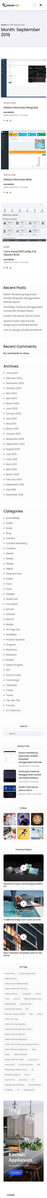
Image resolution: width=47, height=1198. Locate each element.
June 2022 (12, 408)
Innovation (12, 604)
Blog (8, 533)
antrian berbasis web (27, 973)
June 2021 (11, 418)
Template (11, 685)
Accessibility (13, 518)
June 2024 (12, 373)
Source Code (13, 675)
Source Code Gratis (25, 1065)
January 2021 (13, 433)
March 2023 (12, 403)
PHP (27, 1009)
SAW (31, 1014)
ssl (32, 1070)
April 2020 (11, 469)
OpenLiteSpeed (10, 1004)
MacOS (10, 619)
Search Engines (14, 664)
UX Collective (13, 710)
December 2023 (15, 383)
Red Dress (11, 649)
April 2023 (11, 398)
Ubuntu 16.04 (10, 1080)
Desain (10, 553)
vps (32, 1080)
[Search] (23, 734)
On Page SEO (13, 629)
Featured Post (14, 573)
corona (38, 994)
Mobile (9, 624)
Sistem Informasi (11, 1019)
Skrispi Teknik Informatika (14, 1059)
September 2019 (15, 484)
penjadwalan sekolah (13, 1009)
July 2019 (11, 489)
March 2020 (12, 474)
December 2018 (14, 494)
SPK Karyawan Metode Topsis (16, 1070)
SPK (38, 1065)
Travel (9, 690)
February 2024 (14, 378)
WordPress (9, 1090)
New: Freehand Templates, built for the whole (23, 954)
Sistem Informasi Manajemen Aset (18, 1029)
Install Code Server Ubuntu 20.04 (22, 315)
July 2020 (11, 454)
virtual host (23, 1080)
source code (33, 1059)
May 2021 (11, 423)
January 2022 (13, 413)
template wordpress (12, 1075)
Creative (11, 548)
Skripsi (7, 1054)
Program (11, 644)
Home (4, 24)
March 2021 (12, 428)
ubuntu (27, 1075)
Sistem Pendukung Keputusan (16, 1049)
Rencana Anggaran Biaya (15, 1014)
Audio (9, 528)
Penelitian (11, 634)
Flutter (9, 578)
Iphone (10, 609)
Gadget (10, 593)
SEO (8, 669)
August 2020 (13, 449)
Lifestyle (10, 614)
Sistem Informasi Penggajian (16, 1039)
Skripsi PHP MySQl (20, 1054)
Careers (10, 538)
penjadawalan (26, 1004)
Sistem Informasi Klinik (18, 179)
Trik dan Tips (13, 700)
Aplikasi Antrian (11, 979)
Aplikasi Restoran (11, 994)
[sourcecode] (11, 5)
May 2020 (11, 464)
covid (7, 999)
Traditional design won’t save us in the (22, 919)
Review (10, 659)
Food (9, 583)
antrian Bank (10, 973)
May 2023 (11, 393)
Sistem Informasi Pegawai (15, 1034)
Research (11, 654)
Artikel (9, 523)
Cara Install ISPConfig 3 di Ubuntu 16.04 (20, 253)
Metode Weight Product (33, 999)
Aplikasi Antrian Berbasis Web (16, 984)
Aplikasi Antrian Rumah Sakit (16, 989)
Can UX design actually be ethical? (23, 329)
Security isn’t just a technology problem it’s (23, 885)
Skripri (34, 1049)
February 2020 (14, 479)
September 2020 (15, 444)
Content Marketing (16, 543)
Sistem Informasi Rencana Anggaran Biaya (22, 1044)
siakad (39, 1014)
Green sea (12, 599)
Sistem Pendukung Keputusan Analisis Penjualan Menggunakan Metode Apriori (22, 298)
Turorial (10, 705)
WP (18, 1090)
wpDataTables (28, 1090)
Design (10, 558)
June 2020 (12, 459)
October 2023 (13, 388)
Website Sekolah (35, 1085)
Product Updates (15, 639)
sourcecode (9, 1065)
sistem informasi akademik (15, 1024)
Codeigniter (26, 994)
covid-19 (16, 999)
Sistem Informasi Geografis (21, 107)
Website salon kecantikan (15, 1085)
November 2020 (15, 438)
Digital (9, 568)
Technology (12, 680)
